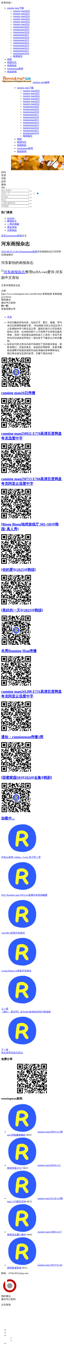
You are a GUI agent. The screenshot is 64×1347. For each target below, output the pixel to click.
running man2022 (21, 21)
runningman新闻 (15, 68)
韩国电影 (12, 65)
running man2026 (21, 11)
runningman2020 (21, 27)
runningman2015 (21, 40)
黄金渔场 (12, 227)
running (10, 218)
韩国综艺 (12, 62)
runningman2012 (21, 48)
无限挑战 (12, 230)
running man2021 (21, 24)
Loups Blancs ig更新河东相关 (16, 971)
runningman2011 (21, 51)
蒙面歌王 (12, 221)
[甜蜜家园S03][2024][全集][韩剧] (26, 777)
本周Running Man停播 (19, 651)
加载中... (8, 818)
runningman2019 (21, 29)
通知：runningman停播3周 (22, 737)
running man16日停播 (18, 393)
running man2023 (21, 19)
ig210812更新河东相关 (13, 933)
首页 (3, 235)
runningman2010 (21, 53)
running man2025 (21, 13)
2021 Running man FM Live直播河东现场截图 (24, 895)
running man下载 (15, 8)
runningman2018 (21, 32)
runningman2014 (21, 43)
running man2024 (21, 16)
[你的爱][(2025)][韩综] (18, 570)
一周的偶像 (13, 224)
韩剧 (9, 59)
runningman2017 (21, 35)
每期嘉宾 (18, 56)
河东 (9, 317)
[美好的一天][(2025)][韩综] (22, 610)
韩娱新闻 (12, 71)
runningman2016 (21, 37)
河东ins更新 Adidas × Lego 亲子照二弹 (21, 857)
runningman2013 (21, 45)
